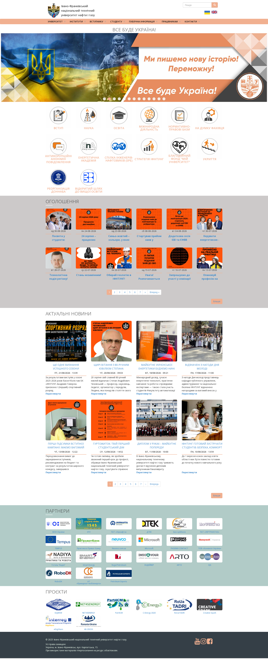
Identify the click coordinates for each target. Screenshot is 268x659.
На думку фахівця (209, 128)
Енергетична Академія (88, 159)
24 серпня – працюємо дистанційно (88, 239)
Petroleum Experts (119, 581)
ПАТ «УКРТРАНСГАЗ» (209, 532)
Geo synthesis (179, 532)
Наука (89, 128)
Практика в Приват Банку (88, 548)
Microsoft (149, 548)
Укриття (209, 159)
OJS (209, 565)
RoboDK (58, 581)
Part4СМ (119, 613)
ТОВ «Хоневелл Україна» (209, 548)
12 (159, 98)
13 (163, 98)
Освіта (119, 128)
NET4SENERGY (88, 613)
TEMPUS (58, 548)
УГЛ (88, 532)
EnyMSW (58, 613)
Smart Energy (89, 565)
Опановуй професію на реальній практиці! (209, 278)
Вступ (58, 128)
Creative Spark (209, 613)
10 (149, 98)
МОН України (58, 532)
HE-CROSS (88, 629)
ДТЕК (149, 532)
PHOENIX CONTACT (179, 548)
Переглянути (53, 393)
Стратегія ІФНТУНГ (149, 159)
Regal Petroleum (119, 565)
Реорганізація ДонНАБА (58, 190)
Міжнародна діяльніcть (149, 128)
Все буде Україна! (134, 29)
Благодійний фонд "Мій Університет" (179, 159)
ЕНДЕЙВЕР (149, 565)
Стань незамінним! (88, 275)
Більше (216, 301)
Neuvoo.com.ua (119, 548)
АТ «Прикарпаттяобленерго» (88, 582)
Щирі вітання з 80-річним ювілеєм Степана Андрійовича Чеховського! (111, 368)
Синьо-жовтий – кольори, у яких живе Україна (119, 239)
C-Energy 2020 (149, 613)
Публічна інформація (141, 22)
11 (154, 98)
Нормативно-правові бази (179, 128)
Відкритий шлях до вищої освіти (88, 190)
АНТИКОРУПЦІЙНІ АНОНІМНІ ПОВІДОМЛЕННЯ (58, 159)
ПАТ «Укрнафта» (119, 532)
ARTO (179, 565)
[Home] (54, 11)
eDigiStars (58, 629)
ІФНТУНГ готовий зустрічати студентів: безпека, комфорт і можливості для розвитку (202, 447)
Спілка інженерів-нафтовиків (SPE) (119, 159)
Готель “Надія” (58, 565)
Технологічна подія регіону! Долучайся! (58, 278)
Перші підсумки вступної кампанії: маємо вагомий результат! (66, 447)
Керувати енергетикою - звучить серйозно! (209, 239)
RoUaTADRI (179, 613)
